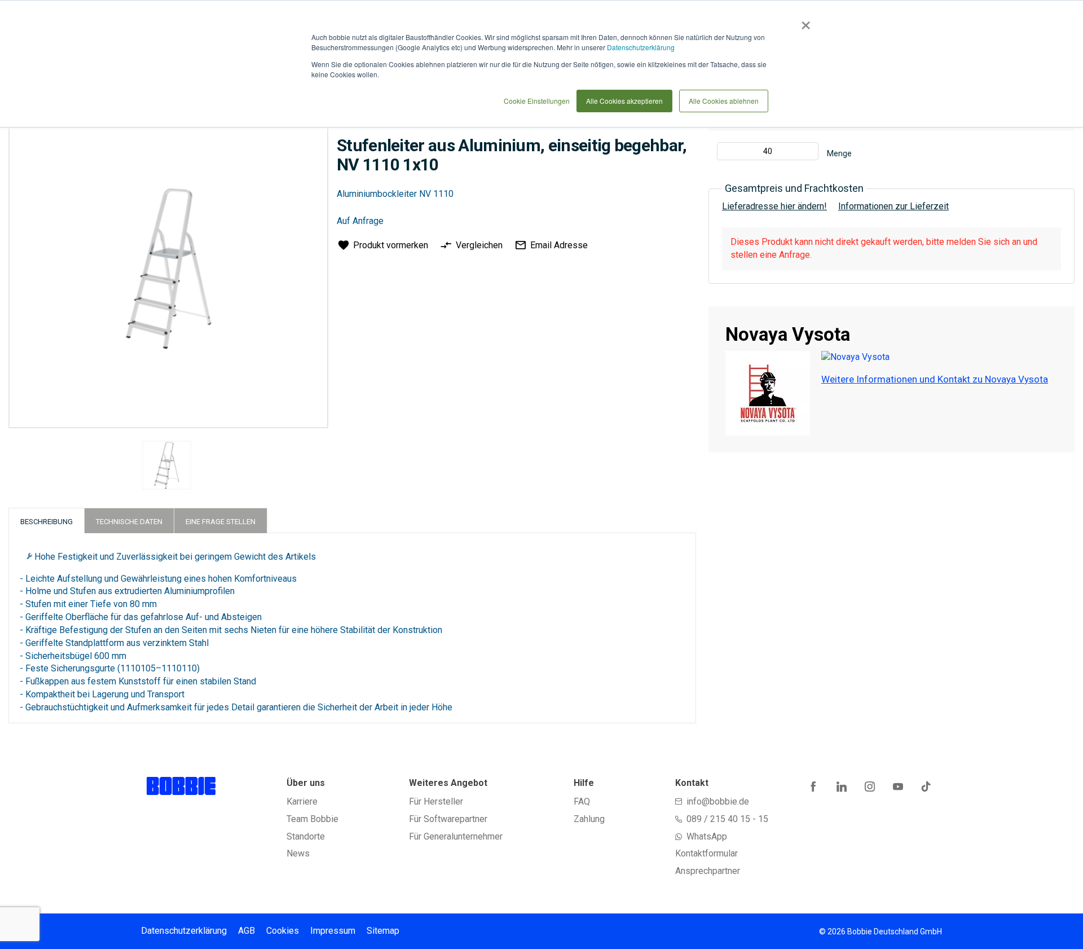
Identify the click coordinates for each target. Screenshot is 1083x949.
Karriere (302, 801)
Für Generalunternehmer (456, 836)
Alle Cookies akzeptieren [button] (624, 101)
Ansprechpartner (707, 870)
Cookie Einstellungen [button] (537, 101)
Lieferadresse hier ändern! (774, 206)
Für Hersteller (436, 801)
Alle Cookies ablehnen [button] (724, 101)
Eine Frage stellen (221, 521)
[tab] (46, 520)
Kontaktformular (706, 853)
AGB (246, 930)
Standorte (306, 836)
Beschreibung (46, 521)
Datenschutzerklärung (641, 47)
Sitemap (383, 930)
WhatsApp (706, 836)
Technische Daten (129, 521)
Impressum (332, 930)
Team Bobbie (312, 819)
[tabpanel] (167, 467)
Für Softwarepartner (448, 819)
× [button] (803, 21)
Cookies (282, 930)
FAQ (582, 801)
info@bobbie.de (717, 801)
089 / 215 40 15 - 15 (727, 819)
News (298, 853)
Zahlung (589, 819)
